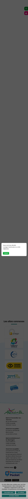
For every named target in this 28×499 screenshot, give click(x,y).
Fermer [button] (6, 253)
